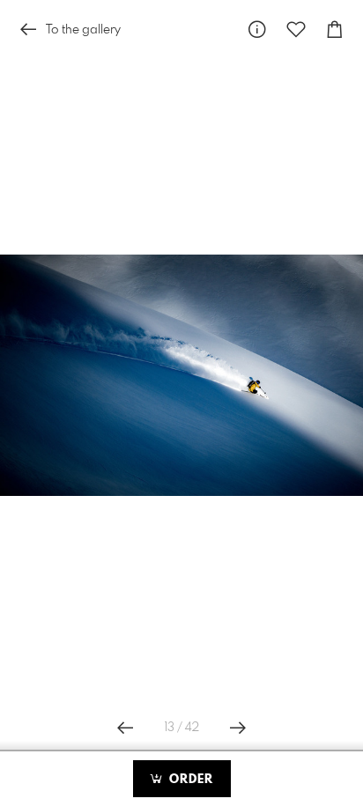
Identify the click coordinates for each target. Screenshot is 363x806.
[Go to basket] (334, 29)
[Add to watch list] (296, 29)
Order (189, 779)
